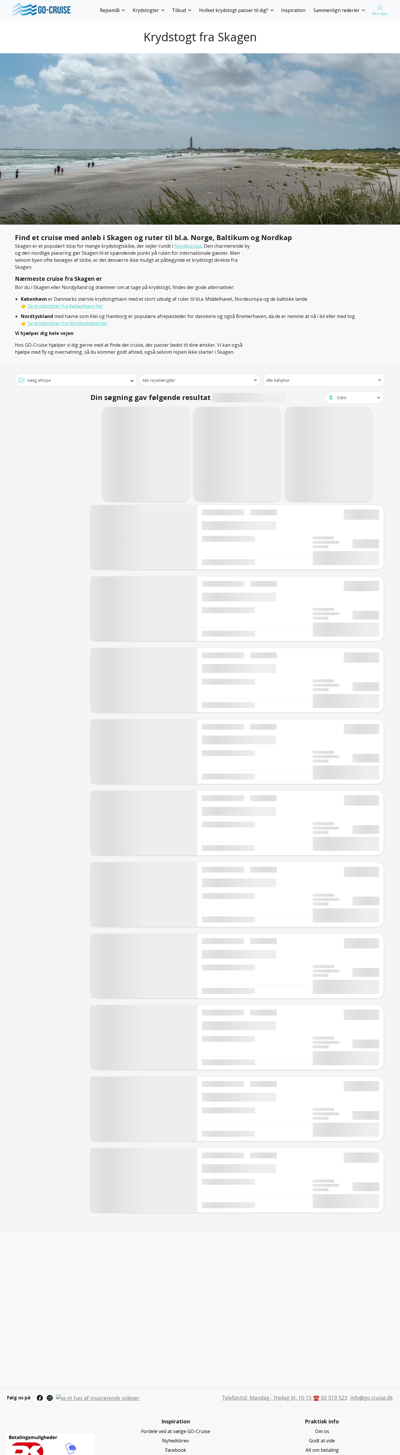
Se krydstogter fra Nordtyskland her (68, 323)
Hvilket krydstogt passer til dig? (233, 10)
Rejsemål (109, 10)
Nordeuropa (188, 246)
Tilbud (179, 10)
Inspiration (293, 10)
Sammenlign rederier (336, 10)
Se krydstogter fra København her (65, 306)
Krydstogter (146, 10)
